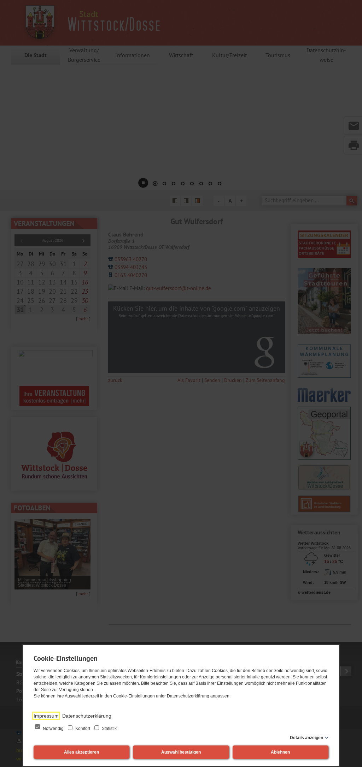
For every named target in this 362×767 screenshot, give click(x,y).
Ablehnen (280, 752)
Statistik (109, 728)
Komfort (82, 728)
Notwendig (53, 728)
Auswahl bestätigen (181, 752)
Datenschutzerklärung (86, 716)
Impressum (46, 716)
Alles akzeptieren (81, 752)
